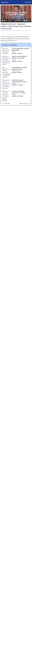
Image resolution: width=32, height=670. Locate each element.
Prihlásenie (27, 2)
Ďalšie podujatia (23, 103)
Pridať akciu (7, 103)
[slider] (8, 20)
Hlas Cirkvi (4, 2)
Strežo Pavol (8, 30)
